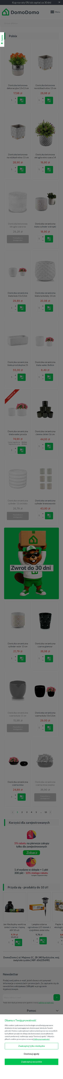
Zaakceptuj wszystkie (31, 1061)
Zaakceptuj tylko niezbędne (31, 1046)
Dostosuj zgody (31, 1053)
